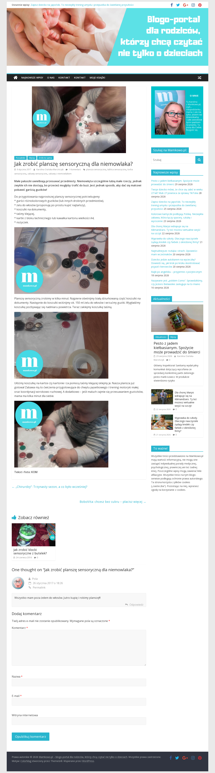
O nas (50, 77)
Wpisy (32, 157)
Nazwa (17, 676)
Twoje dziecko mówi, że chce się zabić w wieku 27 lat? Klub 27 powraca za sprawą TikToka (80, 4)
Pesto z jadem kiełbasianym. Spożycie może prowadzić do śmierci (177, 348)
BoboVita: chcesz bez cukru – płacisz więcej (113, 502)
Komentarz (20, 628)
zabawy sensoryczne (37, 173)
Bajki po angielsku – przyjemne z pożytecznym (176, 271)
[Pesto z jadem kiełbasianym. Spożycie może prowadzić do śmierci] (177, 306)
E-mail (17, 696)
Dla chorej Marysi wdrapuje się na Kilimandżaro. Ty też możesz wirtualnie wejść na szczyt (175, 230)
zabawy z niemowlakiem (60, 173)
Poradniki (20, 157)
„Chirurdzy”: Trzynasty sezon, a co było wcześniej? (49, 487)
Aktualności (160, 337)
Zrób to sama (45, 157)
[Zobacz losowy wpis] (199, 77)
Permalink (39, 587)
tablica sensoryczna (116, 169)
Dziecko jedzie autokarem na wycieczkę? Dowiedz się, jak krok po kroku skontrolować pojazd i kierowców (175, 263)
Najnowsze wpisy (32, 77)
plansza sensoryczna (96, 169)
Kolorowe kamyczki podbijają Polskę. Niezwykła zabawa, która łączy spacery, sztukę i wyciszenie (177, 217)
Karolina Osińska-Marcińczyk (50, 169)
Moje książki (97, 77)
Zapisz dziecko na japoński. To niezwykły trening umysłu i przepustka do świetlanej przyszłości (173, 205)
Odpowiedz (136, 604)
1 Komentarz (74, 169)
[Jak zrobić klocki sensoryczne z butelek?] (33, 525)
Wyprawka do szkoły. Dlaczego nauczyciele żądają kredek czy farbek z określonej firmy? (186, 424)
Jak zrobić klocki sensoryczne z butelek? (30, 551)
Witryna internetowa (25, 715)
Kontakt (64, 77)
